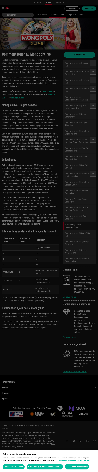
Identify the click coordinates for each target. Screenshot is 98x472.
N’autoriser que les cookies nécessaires (45, 467)
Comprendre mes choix (13, 467)
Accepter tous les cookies (77, 467)
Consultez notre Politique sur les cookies (72, 460)
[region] (49, 461)
